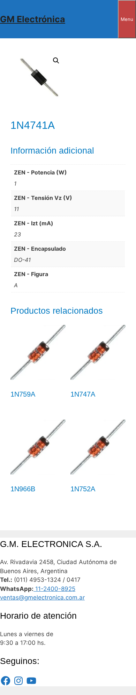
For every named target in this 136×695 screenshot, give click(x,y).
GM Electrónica (32, 19)
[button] (56, 60)
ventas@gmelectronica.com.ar (42, 597)
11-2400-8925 (54, 588)
